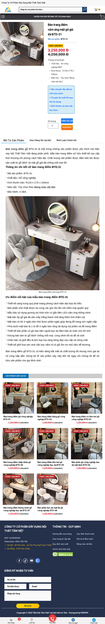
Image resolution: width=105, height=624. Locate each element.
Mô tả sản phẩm (13, 140)
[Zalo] (37, 560)
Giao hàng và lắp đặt (40, 140)
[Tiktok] (25, 560)
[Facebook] (19, 560)
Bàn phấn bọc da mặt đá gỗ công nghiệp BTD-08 (50, 509)
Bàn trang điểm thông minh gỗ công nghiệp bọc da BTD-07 (17, 509)
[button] (84, 9)
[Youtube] (31, 560)
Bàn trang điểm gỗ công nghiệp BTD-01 (18, 418)
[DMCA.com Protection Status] (77, 554)
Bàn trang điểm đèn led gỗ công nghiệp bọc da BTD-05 (50, 463)
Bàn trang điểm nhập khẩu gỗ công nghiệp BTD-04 (17, 463)
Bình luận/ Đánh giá (66, 140)
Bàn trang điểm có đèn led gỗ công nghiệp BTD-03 (85, 418)
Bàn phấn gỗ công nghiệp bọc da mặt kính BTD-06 (86, 463)
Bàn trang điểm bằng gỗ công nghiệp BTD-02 (51, 418)
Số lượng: (52, 121)
